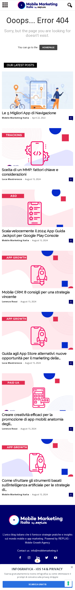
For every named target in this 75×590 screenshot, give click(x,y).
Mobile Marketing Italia (15, 117)
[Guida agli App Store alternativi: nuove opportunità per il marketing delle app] (37, 330)
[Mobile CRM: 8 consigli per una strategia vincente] (37, 269)
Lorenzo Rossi (10, 301)
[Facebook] (20, 558)
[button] (69, 5)
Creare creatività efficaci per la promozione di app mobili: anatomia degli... (32, 419)
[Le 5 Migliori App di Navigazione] (37, 90)
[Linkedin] (37, 558)
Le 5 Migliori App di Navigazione (29, 113)
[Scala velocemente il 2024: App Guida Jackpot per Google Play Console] (37, 208)
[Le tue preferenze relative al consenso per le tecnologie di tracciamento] (68, 583)
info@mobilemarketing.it (44, 550)
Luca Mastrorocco (12, 179)
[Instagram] (29, 558)
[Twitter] (46, 558)
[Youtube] (55, 558)
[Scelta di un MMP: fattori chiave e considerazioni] (37, 147)
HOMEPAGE (48, 47)
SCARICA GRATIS (37, 584)
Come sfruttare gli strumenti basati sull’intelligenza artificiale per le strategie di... (36, 485)
